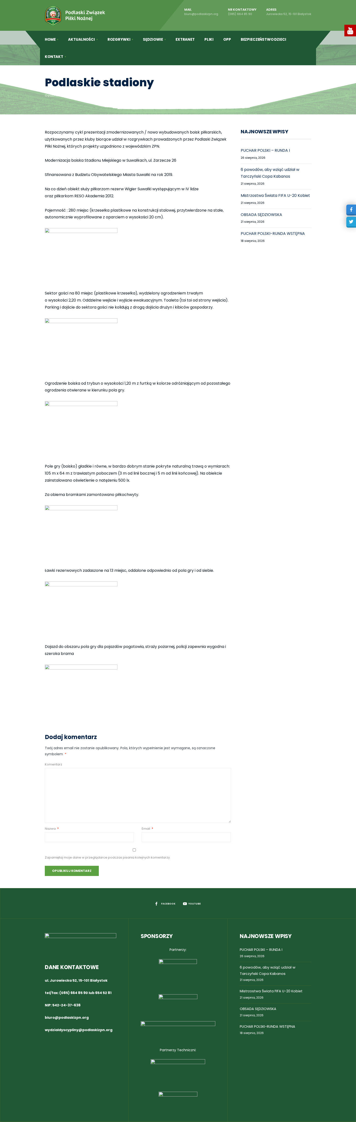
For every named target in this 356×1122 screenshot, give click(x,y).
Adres (288, 11)
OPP (227, 39)
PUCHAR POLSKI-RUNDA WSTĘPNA (273, 233)
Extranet (185, 39)
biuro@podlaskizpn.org (67, 1017)
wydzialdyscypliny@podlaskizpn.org (78, 1029)
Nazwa (52, 828)
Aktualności (81, 39)
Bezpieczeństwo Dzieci (263, 39)
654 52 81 (103, 992)
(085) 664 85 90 (73, 992)
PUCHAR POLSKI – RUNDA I (265, 150)
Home (50, 39)
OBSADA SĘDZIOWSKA (261, 214)
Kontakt (54, 56)
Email (147, 828)
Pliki (209, 39)
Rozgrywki (119, 39)
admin (86, 95)
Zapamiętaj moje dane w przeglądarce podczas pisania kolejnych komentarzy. (107, 857)
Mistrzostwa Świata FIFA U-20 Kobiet (275, 195)
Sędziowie (153, 39)
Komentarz (53, 764)
